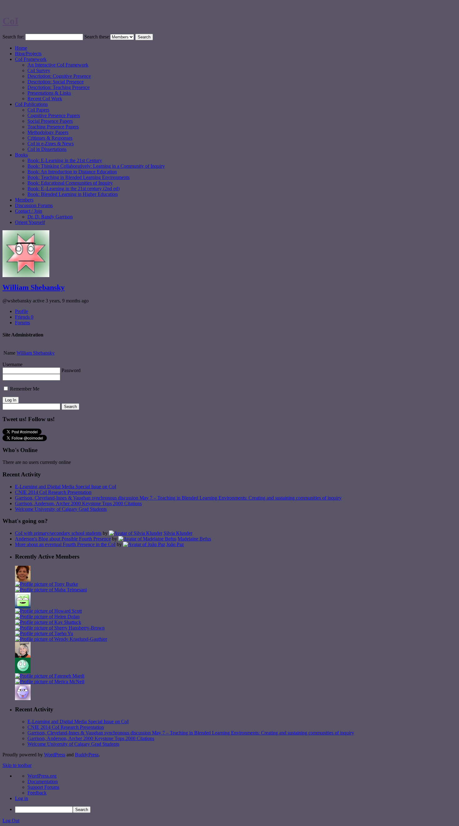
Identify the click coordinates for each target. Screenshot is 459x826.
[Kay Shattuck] (48, 622)
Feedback (37, 792)
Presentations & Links (49, 93)
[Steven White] (23, 671)
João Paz (175, 544)
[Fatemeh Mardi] (49, 676)
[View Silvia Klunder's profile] (135, 533)
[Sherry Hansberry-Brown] (60, 627)
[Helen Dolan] (47, 616)
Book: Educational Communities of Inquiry (70, 183)
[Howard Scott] (48, 611)
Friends (24, 317)
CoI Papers (38, 109)
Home (21, 48)
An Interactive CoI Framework (57, 64)
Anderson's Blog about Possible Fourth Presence (63, 538)
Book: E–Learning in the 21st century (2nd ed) (73, 188)
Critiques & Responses (49, 138)
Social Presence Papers (50, 121)
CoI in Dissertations (47, 149)
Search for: (13, 36)
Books (21, 154)
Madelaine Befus (194, 538)
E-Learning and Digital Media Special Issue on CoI (65, 486)
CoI (10, 21)
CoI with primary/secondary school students (58, 533)
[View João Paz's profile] (144, 544)
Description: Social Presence (55, 81)
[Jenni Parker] (23, 656)
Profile (21, 311)
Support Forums (43, 787)
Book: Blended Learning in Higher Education (72, 194)
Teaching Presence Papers (53, 126)
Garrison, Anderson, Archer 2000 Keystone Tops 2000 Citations (78, 503)
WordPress (54, 754)
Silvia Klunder (178, 533)
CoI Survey (38, 70)
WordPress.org (42, 776)
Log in (21, 798)
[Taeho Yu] (44, 633)
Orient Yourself (30, 222)
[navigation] (229, 793)
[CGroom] (23, 698)
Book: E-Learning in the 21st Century (64, 160)
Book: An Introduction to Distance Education (72, 171)
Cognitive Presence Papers (53, 115)
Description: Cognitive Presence (59, 76)
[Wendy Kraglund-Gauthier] (61, 639)
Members (24, 199)
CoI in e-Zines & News (50, 143)
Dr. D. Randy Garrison (50, 216)
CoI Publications (31, 104)
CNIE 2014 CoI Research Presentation (53, 492)
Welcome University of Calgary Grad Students (61, 509)
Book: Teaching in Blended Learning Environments (78, 177)
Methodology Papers (47, 132)
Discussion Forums (34, 205)
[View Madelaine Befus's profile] (147, 538)
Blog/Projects (28, 53)
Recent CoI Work (44, 98)
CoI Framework (31, 59)
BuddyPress (87, 754)
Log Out (10, 820)
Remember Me (24, 388)
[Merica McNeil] (49, 681)
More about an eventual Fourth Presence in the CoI (65, 544)
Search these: (97, 36)
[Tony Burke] (46, 584)
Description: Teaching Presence (58, 87)
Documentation (42, 781)
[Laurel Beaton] (23, 606)
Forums (22, 322)
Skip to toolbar (17, 765)
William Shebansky (33, 287)
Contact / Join (28, 211)
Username (12, 364)
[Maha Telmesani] (51, 589)
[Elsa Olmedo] (23, 579)
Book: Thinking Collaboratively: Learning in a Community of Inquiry (96, 166)
